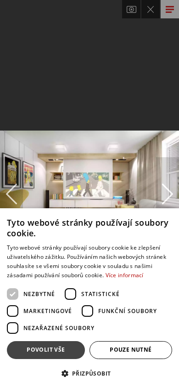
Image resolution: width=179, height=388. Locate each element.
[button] (89, 373)
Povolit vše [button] (46, 350)
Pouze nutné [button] (130, 350)
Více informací (125, 275)
